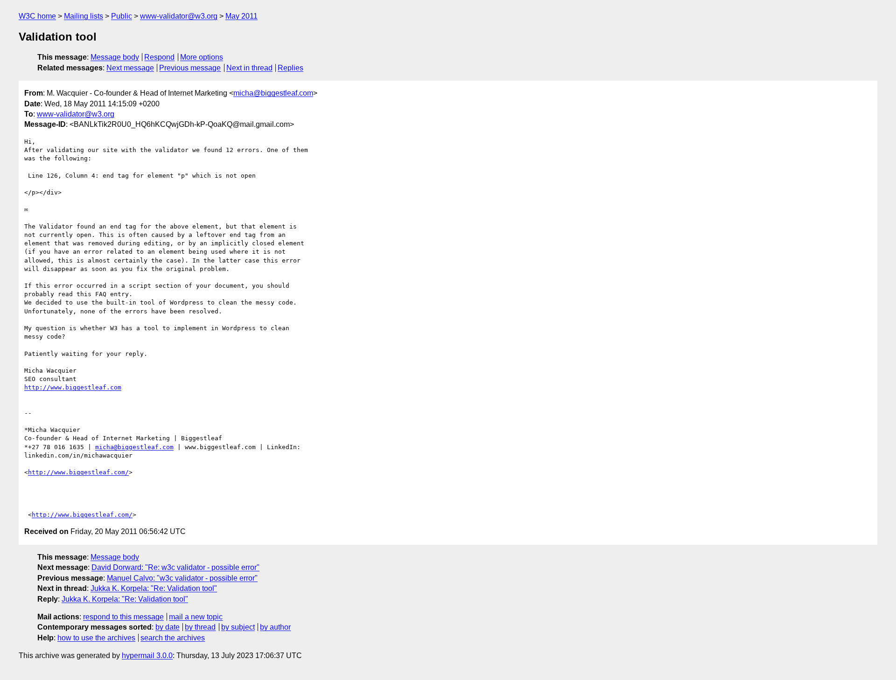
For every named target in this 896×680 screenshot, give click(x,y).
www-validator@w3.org (178, 16)
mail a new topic (196, 617)
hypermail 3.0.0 (147, 655)
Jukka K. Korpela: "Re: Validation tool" (154, 588)
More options (201, 57)
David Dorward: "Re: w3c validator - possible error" (175, 567)
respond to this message (123, 617)
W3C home (37, 16)
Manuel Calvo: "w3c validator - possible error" (182, 578)
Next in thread (249, 68)
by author (275, 627)
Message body (115, 57)
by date (167, 627)
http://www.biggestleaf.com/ (78, 472)
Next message (130, 68)
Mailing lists (83, 16)
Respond (159, 57)
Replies (290, 68)
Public (121, 16)
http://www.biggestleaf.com (72, 387)
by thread (200, 627)
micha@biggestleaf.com (273, 93)
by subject (238, 627)
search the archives (172, 638)
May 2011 (241, 16)
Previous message (190, 68)
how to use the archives (96, 638)
